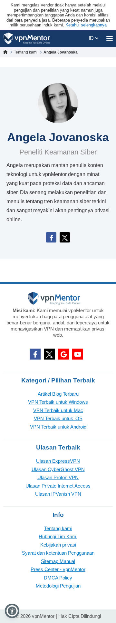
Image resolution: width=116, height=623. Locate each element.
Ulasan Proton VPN (58, 477)
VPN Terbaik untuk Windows (58, 402)
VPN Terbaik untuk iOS (58, 418)
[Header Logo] (27, 38)
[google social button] (63, 354)
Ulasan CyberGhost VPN (58, 469)
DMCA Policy (58, 577)
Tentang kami (58, 528)
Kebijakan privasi (58, 545)
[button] (12, 611)
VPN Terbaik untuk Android (58, 427)
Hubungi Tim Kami (58, 536)
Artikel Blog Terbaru (58, 394)
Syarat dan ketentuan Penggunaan (58, 553)
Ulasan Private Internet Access (58, 486)
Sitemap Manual (58, 561)
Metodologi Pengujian (58, 585)
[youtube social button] (77, 354)
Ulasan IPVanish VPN (58, 494)
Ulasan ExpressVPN (58, 461)
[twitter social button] (49, 354)
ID (92, 38)
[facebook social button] (35, 354)
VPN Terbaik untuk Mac (58, 410)
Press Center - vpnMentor (58, 569)
